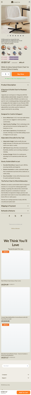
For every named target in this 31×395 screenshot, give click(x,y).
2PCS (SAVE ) (5, 57)
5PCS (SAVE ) (5, 59)
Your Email (6, 365)
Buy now (21, 74)
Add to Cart (23, 392)
